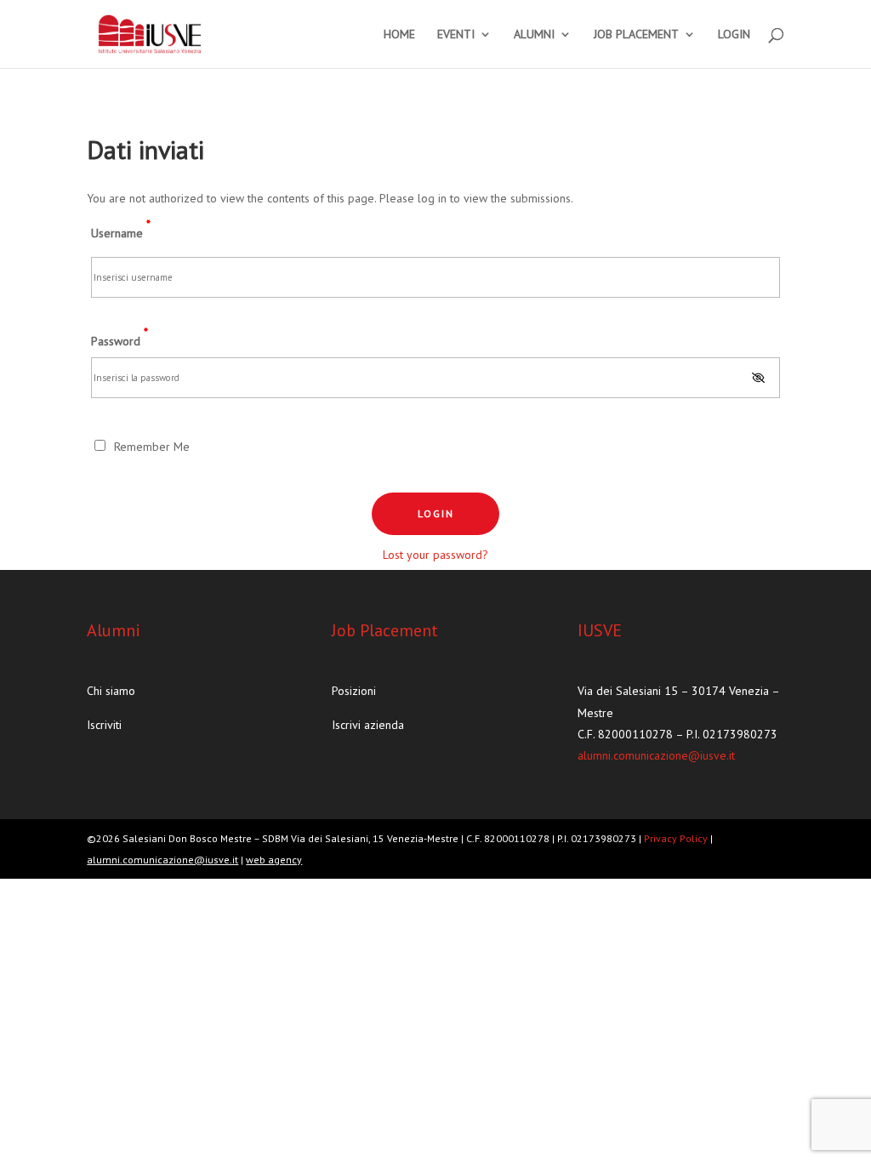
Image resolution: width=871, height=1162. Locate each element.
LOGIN (734, 35)
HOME (399, 35)
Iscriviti (104, 724)
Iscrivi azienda (368, 724)
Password (119, 336)
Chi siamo (111, 690)
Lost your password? (435, 554)
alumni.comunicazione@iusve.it (656, 755)
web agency (274, 859)
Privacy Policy (677, 838)
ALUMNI (534, 35)
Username (121, 228)
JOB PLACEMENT (636, 35)
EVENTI (456, 35)
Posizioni (354, 690)
